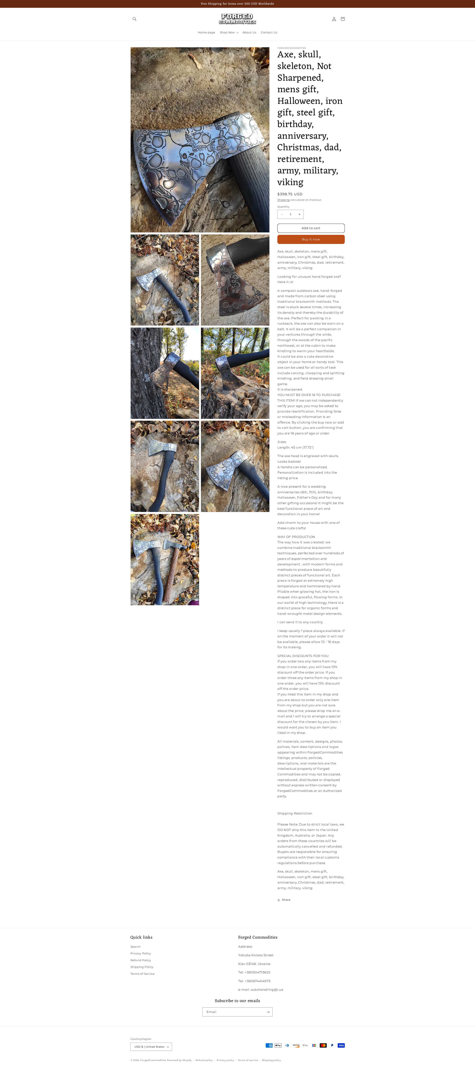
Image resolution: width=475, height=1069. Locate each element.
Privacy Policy (140, 953)
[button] (134, 19)
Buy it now (311, 239)
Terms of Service (142, 974)
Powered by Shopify (179, 1060)
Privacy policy (225, 1060)
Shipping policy (271, 1060)
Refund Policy (140, 960)
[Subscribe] (268, 1012)
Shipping (283, 199)
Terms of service (248, 1060)
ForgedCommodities (153, 1060)
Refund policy (204, 1060)
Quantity (283, 206)
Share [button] (286, 899)
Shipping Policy (141, 967)
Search (135, 946)
